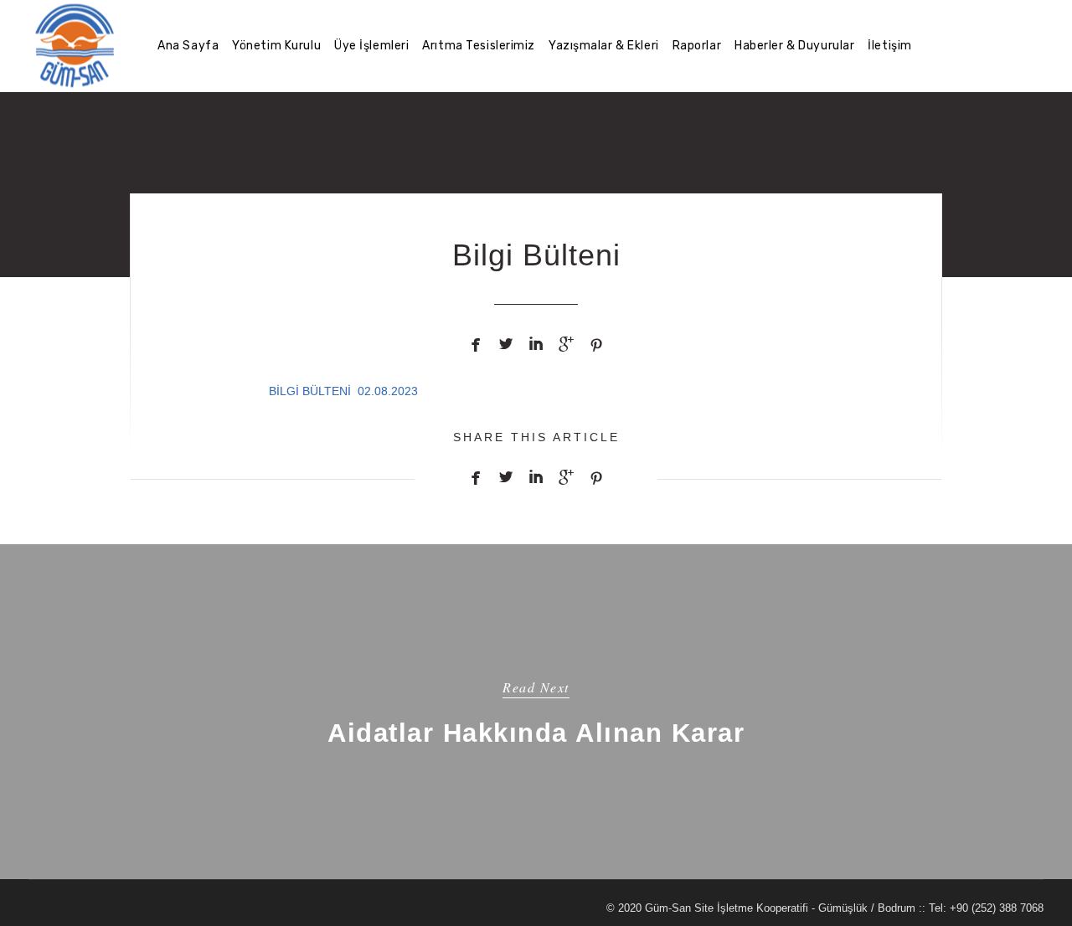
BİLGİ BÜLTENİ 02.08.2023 (343, 391)
